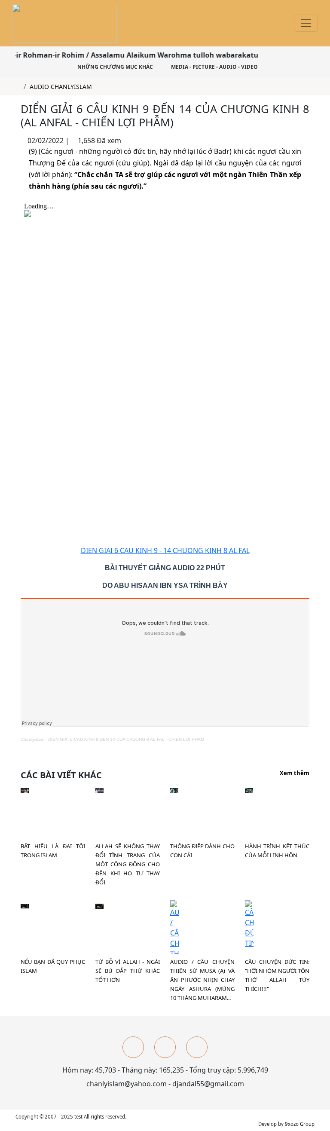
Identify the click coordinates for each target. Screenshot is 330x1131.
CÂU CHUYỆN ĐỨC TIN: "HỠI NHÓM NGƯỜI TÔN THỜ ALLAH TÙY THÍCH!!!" (277, 975)
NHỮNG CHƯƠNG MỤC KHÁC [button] (114, 66)
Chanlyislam (32, 739)
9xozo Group (300, 1124)
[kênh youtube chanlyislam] (165, 1047)
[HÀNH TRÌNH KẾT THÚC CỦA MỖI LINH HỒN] (249, 790)
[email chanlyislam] (197, 1047)
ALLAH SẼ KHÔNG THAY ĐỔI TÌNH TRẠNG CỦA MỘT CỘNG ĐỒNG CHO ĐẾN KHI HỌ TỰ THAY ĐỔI (127, 864)
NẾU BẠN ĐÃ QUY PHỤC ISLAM (53, 966)
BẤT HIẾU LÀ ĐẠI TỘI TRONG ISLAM (53, 850)
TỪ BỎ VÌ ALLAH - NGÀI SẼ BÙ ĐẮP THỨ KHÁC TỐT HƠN (127, 971)
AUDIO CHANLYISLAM (61, 87)
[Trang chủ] (17, 87)
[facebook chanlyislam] (133, 1047)
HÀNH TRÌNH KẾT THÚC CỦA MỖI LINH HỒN (277, 850)
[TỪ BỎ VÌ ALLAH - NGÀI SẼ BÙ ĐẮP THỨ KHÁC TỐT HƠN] (99, 905)
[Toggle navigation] (306, 23)
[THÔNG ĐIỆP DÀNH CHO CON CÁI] (174, 790)
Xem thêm (294, 773)
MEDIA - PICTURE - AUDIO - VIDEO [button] (214, 66)
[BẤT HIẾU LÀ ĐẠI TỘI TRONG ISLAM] (25, 790)
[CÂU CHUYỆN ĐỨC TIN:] (249, 924)
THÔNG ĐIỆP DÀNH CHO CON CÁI (202, 850)
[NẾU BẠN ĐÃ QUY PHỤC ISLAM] (25, 905)
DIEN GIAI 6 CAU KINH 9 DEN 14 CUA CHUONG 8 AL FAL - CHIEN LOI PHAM (126, 739)
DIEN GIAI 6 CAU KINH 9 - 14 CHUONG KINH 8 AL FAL (165, 550)
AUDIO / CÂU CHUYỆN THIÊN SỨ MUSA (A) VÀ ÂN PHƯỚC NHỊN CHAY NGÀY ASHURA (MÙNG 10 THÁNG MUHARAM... (202, 980)
